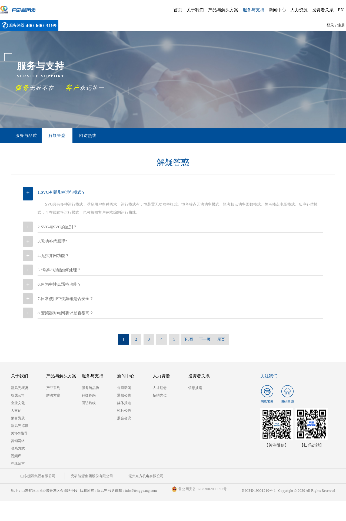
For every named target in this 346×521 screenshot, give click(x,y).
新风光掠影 (19, 426)
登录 (330, 25)
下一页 (205, 339)
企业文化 (18, 403)
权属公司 (18, 395)
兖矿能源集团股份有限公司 (92, 476)
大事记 (16, 410)
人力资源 (299, 10)
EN (341, 10)
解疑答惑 (57, 135)
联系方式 (18, 448)
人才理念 (160, 388)
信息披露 (195, 388)
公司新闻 (124, 388)
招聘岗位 (160, 395)
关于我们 (195, 10)
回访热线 (88, 135)
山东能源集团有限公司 (37, 476)
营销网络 (18, 441)
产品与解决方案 (223, 10)
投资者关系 (323, 10)
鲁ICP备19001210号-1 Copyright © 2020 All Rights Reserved (288, 491)
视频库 (16, 456)
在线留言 (18, 463)
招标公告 (124, 410)
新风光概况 (19, 388)
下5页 (188, 339)
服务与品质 (26, 135)
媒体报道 (124, 403)
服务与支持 (253, 10)
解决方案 (53, 395)
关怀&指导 (19, 433)
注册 (341, 25)
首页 (178, 10)
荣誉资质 (18, 418)
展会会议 (124, 418)
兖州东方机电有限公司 (146, 476)
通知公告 (124, 395)
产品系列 (53, 388)
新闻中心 (277, 10)
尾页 (221, 339)
